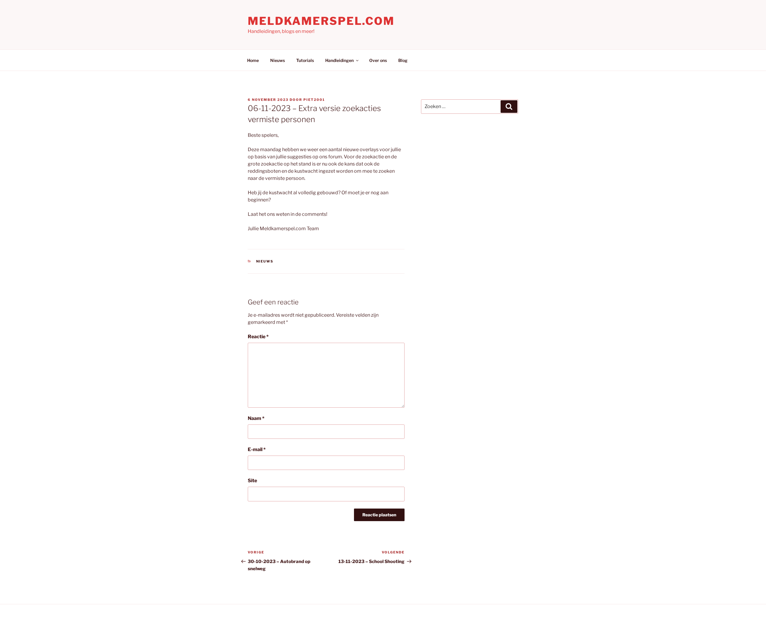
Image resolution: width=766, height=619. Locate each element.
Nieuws (277, 60)
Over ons (378, 60)
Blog (403, 60)
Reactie (258, 336)
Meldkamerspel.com (321, 21)
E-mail (257, 449)
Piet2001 (314, 100)
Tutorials (305, 60)
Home (253, 60)
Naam (256, 418)
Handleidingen (339, 60)
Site (252, 480)
